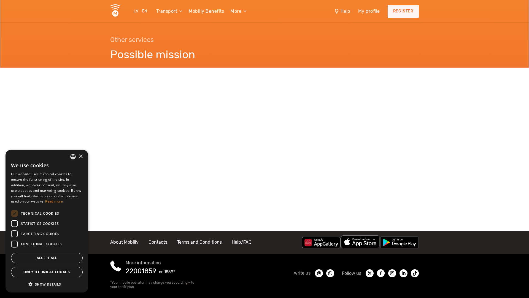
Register (403, 11)
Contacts (158, 242)
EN (144, 11)
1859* (169, 272)
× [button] (81, 157)
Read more (54, 201)
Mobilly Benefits (206, 11)
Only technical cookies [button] (47, 272)
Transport (166, 11)
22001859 (141, 271)
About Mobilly (124, 242)
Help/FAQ (242, 242)
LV (136, 11)
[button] (47, 284)
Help (345, 11)
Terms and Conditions (199, 242)
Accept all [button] (47, 258)
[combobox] (73, 156)
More (236, 11)
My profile (369, 11)
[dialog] (47, 221)
